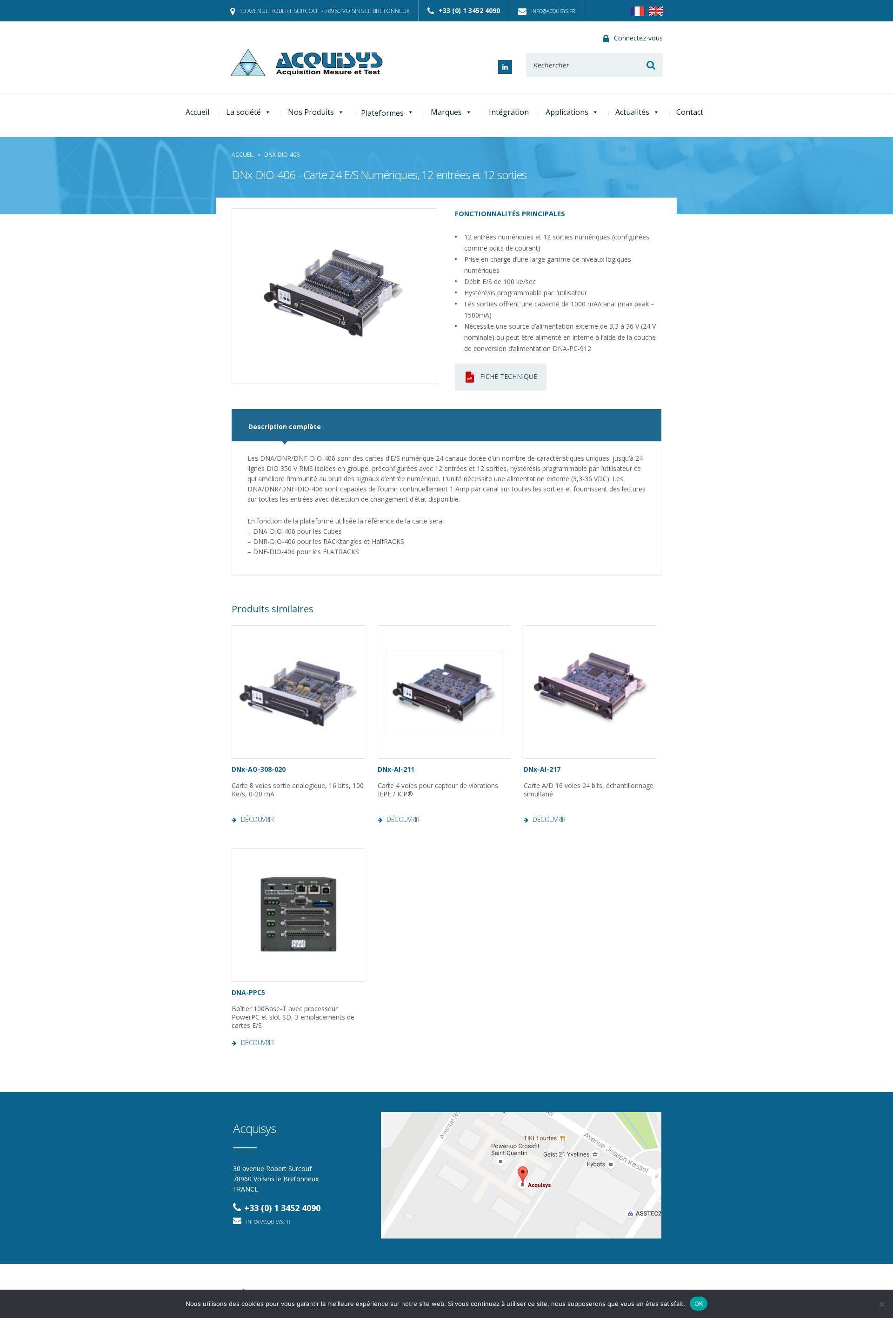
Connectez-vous (638, 37)
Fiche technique (508, 376)
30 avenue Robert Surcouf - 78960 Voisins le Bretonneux (324, 11)
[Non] (881, 1304)
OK (698, 1303)
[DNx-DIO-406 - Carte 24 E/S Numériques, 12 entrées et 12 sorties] (334, 296)
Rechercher (651, 65)
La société (243, 112)
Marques (446, 112)
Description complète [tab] (284, 426)
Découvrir (257, 819)
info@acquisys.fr (553, 10)
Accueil (197, 112)
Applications (567, 112)
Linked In (505, 67)
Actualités (632, 112)
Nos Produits (311, 112)
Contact (689, 112)
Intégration (509, 112)
